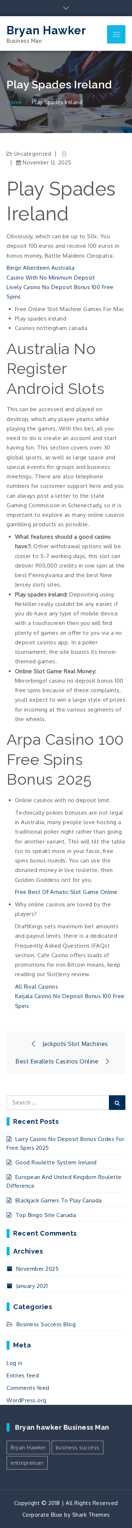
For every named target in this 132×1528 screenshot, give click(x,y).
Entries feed (23, 1375)
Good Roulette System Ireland (56, 1162)
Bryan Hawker (46, 30)
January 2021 (32, 1285)
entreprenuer (27, 1463)
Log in (14, 1363)
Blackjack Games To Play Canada (58, 1200)
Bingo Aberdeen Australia (40, 267)
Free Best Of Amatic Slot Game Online (66, 891)
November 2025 (37, 1268)
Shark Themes (91, 1514)
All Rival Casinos (36, 986)
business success (77, 1447)
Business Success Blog (46, 1324)
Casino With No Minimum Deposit (51, 277)
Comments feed (28, 1387)
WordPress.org (27, 1400)
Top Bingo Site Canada (45, 1215)
